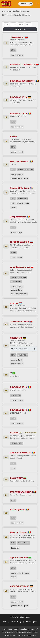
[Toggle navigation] (37, 4)
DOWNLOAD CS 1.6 (18, 97)
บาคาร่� (14, 303)
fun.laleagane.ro (17, 509)
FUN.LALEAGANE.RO (19, 161)
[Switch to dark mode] (25, 4)
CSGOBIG (14, 433)
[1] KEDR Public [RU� (19, 242)
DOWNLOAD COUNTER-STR (22, 64)
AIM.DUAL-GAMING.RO (20, 453)
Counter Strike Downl (19, 188)
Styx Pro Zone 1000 (19, 557)
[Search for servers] (6, 24)
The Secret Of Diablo (19, 321)
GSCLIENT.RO (16, 338)
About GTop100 (31, 622)
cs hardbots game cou (20, 267)
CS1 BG (13, 136)
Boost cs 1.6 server (18, 532)
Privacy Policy (16, 622)
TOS (4, 622)
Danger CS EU (16, 478)
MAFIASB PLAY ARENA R (21, 492)
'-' (11, 373)
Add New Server (20, 29)
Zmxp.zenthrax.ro (18, 217)
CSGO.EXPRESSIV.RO (19, 586)
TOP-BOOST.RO (17, 37)
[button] (13, 24)
